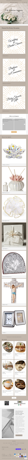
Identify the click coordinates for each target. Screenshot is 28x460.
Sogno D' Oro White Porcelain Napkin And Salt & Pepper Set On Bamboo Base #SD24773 (20, 373)
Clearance (4, 332)
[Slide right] (15, 406)
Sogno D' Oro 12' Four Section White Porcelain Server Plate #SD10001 (7, 353)
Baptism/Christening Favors (7, 276)
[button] (1, 2)
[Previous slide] (11, 25)
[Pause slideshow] (16, 25)
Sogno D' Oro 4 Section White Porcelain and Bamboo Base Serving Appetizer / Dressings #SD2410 (20, 354)
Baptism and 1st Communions (6, 83)
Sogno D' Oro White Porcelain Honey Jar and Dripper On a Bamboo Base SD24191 (8, 391)
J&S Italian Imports (5, 458)
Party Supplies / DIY (6, 220)
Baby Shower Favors (6, 192)
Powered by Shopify (9, 458)
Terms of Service (12, 444)
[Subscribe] (14, 449)
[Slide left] (12, 406)
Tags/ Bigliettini (5, 248)
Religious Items (5, 304)
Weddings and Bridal (6, 164)
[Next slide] (14, 25)
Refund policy (16, 444)
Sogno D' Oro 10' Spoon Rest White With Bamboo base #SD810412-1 (19, 391)
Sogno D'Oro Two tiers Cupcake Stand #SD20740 (7, 372)
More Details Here (19, 435)
